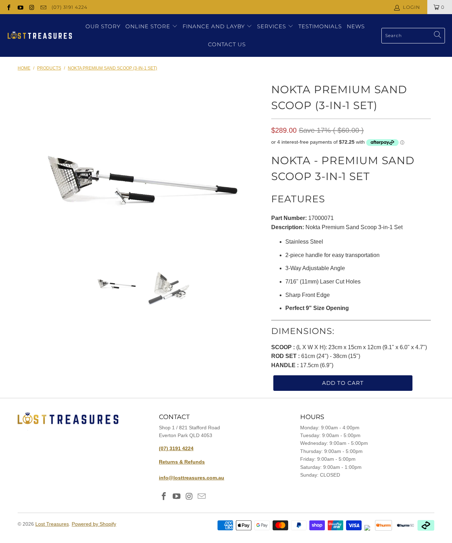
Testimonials (320, 26)
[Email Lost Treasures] (43, 7)
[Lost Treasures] (39, 35)
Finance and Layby (214, 26)
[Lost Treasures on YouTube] (20, 7)
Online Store (147, 26)
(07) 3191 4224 (70, 7)
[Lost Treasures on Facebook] (8, 7)
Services (272, 26)
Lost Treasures (52, 524)
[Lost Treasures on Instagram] (31, 7)
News (356, 26)
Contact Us (227, 44)
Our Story (102, 26)
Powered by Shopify (94, 524)
